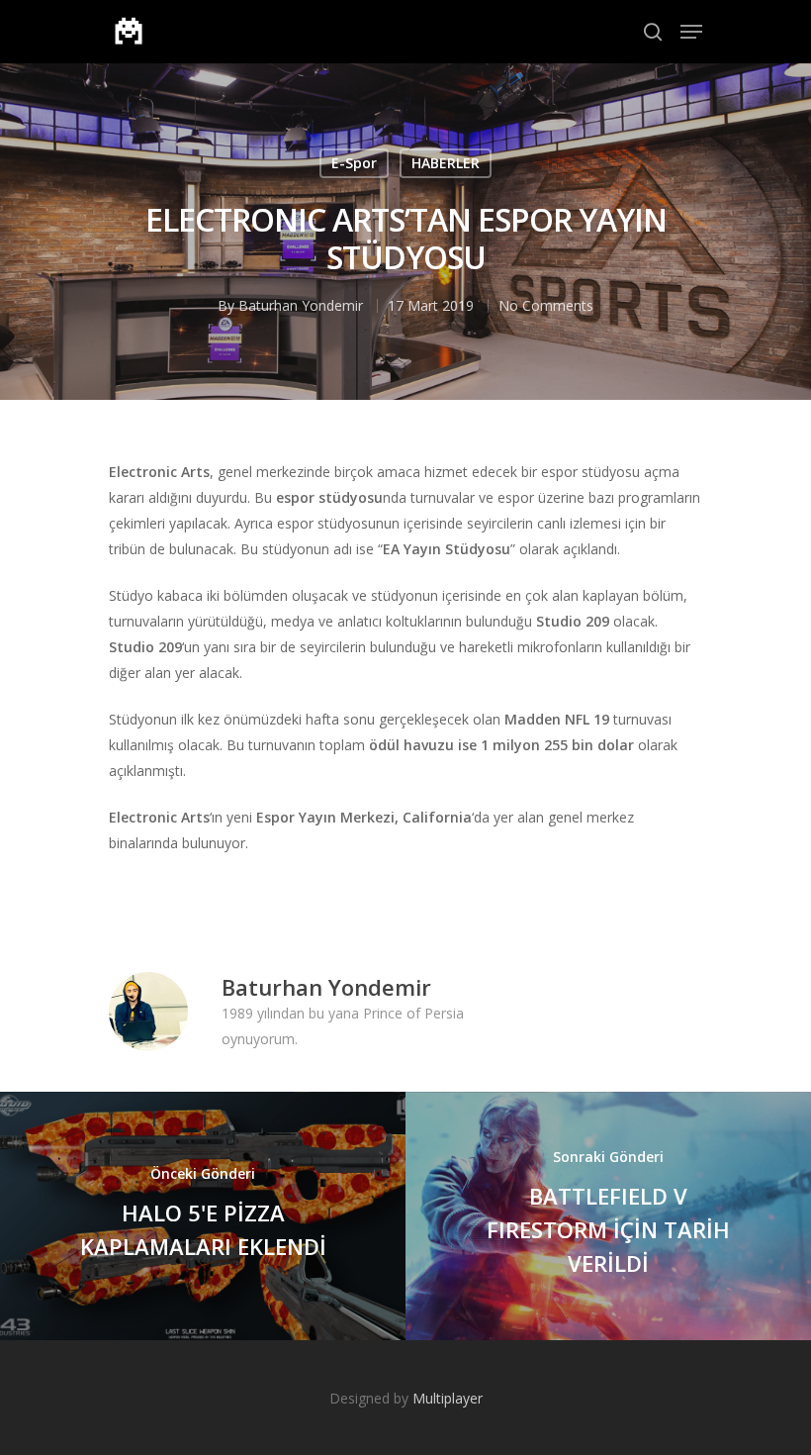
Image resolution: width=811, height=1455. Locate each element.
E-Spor (354, 162)
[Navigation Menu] (691, 32)
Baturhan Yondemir (300, 305)
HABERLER (445, 162)
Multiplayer (447, 1398)
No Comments (545, 305)
